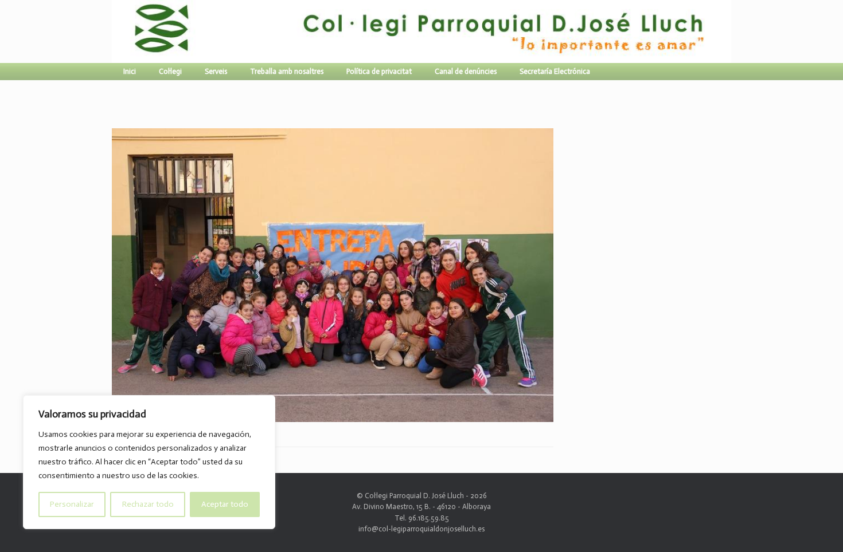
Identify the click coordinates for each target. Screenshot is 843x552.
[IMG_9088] (332, 417)
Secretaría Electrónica (555, 71)
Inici (129, 71)
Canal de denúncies (466, 71)
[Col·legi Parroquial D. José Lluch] (115, 31)
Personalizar (72, 504)
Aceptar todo (224, 504)
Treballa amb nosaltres (286, 71)
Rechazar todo (148, 504)
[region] (149, 462)
